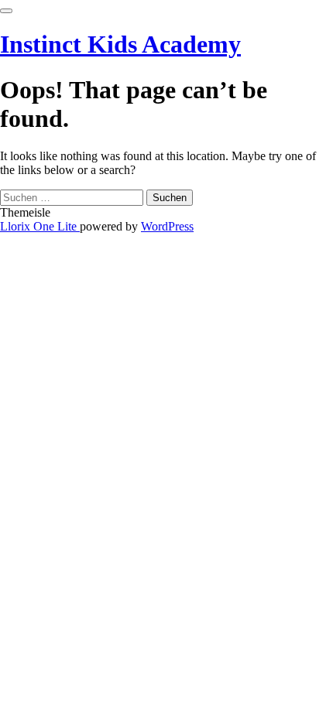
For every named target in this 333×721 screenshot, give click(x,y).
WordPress (167, 226)
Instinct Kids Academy (120, 44)
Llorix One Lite (40, 226)
